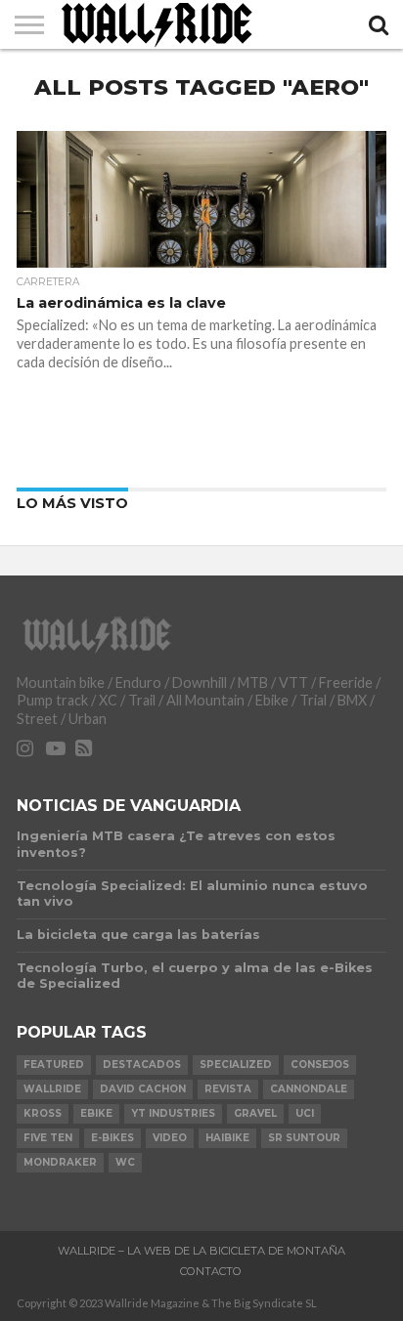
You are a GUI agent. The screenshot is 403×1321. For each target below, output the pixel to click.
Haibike (227, 1137)
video (170, 1137)
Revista (227, 1089)
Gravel (255, 1113)
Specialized (236, 1064)
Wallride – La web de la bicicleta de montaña (201, 1250)
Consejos (320, 1064)
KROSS (42, 1113)
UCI (304, 1113)
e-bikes (112, 1137)
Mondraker (60, 1162)
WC (125, 1162)
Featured (53, 1064)
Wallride (52, 1089)
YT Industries (173, 1113)
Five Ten (47, 1137)
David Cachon (143, 1089)
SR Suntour (304, 1137)
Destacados (142, 1064)
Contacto (211, 1271)
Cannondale (308, 1089)
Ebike (96, 1113)
